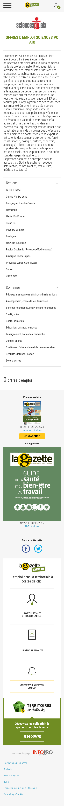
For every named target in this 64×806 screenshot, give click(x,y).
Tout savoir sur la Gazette (15, 763)
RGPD (6, 781)
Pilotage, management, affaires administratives (31, 294)
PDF (27, 526)
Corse (9, 269)
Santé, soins (12, 314)
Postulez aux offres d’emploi (32, 615)
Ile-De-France (13, 190)
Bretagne (11, 236)
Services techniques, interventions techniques (31, 307)
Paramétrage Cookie (13, 794)
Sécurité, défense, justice (20, 354)
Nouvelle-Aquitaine (16, 243)
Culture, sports (14, 340)
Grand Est (11, 223)
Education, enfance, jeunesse (21, 327)
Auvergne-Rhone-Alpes (18, 256)
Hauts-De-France (15, 216)
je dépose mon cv (32, 650)
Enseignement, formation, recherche (25, 334)
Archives (38, 430)
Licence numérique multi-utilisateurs (20, 788)
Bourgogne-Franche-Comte (20, 203)
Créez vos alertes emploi (32, 686)
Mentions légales (11, 775)
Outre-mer (11, 276)
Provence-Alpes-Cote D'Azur (21, 262)
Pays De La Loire (15, 229)
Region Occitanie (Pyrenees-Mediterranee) (29, 249)
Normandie (11, 209)
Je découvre (32, 736)
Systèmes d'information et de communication (30, 347)
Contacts (7, 769)
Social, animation (15, 321)
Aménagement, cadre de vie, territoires (27, 301)
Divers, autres (13, 360)
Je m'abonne (32, 436)
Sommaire (27, 430)
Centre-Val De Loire (16, 196)
